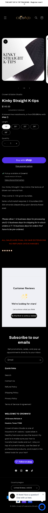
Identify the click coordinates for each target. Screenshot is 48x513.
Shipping (5, 110)
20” (15, 126)
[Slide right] (29, 88)
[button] (5, 18)
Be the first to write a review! (24, 316)
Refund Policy (11, 387)
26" (6, 132)
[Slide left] (18, 88)
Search (8, 375)
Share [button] (7, 257)
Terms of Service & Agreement (18, 404)
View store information (14, 180)
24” (34, 126)
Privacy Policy (11, 398)
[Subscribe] (40, 360)
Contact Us (10, 381)
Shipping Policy (11, 393)
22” (25, 126)
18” (6, 126)
